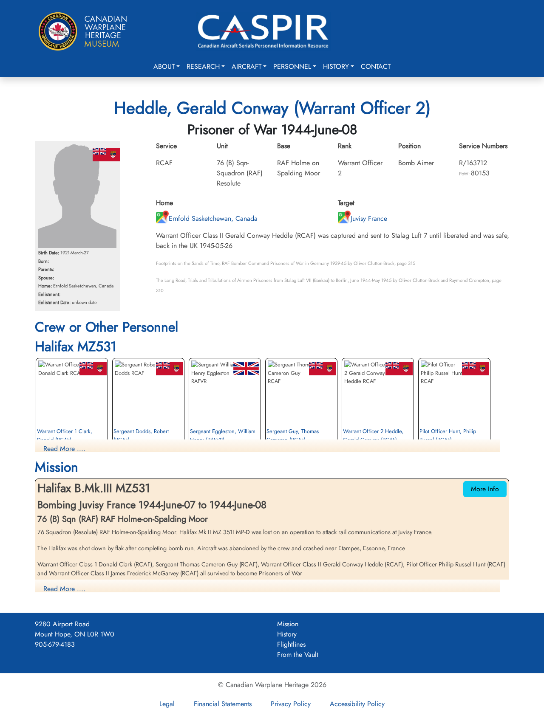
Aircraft (246, 66)
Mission (287, 624)
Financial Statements (223, 704)
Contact (376, 66)
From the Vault (297, 654)
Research (203, 66)
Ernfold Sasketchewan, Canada (213, 218)
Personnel (292, 66)
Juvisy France (369, 218)
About (164, 66)
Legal (167, 704)
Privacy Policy (291, 704)
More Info (485, 489)
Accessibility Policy (357, 704)
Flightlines (291, 644)
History (336, 66)
